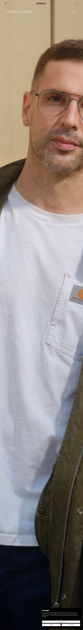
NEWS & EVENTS (19, 11)
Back (74, 12)
